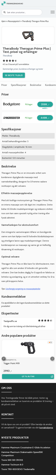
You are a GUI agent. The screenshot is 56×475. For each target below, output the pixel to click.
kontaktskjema (46, 427)
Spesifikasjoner (18, 85)
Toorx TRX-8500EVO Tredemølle (18, 469)
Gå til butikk (28, 376)
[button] (53, 12)
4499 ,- (45, 117)
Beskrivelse (35, 85)
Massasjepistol (14, 21)
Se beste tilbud (14, 75)
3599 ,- (45, 104)
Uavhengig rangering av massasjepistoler (23, 288)
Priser (4, 85)
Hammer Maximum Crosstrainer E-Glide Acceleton (25, 447)
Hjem (3, 21)
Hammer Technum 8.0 (12, 464)
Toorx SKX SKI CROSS (12, 460)
